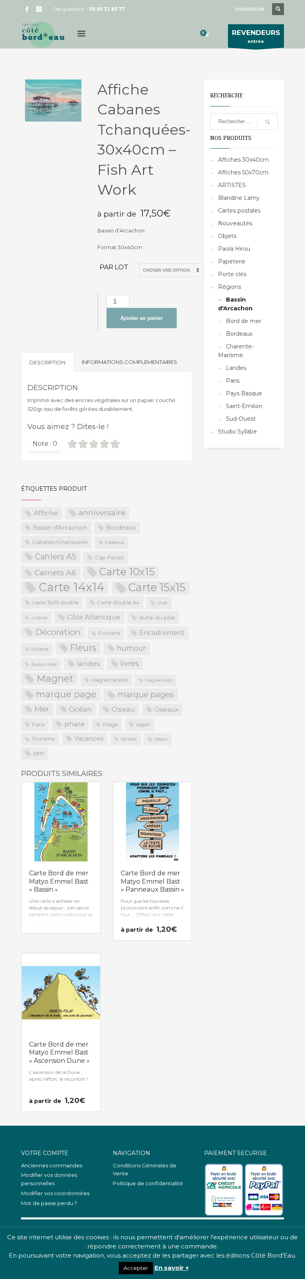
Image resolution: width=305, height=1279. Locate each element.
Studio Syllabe (237, 431)
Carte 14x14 (71, 587)
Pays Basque (244, 393)
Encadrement (162, 633)
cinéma (39, 618)
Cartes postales (239, 210)
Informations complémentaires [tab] (129, 362)
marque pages (146, 694)
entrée (256, 36)
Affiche (46, 513)
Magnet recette (109, 680)
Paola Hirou (234, 248)
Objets (227, 236)
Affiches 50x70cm (243, 172)
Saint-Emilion (244, 406)
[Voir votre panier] (206, 35)
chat (162, 603)
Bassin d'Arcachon (60, 527)
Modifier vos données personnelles (49, 1179)
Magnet (55, 678)
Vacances (88, 738)
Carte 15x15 (156, 587)
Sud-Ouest (241, 418)
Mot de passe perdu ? (49, 1203)
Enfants (39, 649)
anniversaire (102, 512)
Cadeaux (114, 542)
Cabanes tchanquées (59, 542)
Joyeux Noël (44, 664)
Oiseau (123, 709)
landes (88, 663)
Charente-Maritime (236, 351)
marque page (66, 694)
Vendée (129, 739)
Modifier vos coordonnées (55, 1193)
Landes (236, 368)
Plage (110, 724)
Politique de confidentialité (148, 1183)
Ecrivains (109, 633)
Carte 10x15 (127, 572)
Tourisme (43, 739)
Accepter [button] (136, 1268)
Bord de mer (243, 321)
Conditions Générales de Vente (144, 1169)
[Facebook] (27, 9)
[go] (267, 122)
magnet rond (158, 680)
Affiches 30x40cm (243, 159)
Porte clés (232, 274)
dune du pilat (157, 617)
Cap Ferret (109, 557)
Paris (38, 724)
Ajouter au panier (141, 318)
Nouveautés (235, 223)
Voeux (161, 739)
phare (74, 724)
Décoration (58, 632)
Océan (80, 709)
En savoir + (171, 1267)
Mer (42, 709)
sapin (143, 724)
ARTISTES (232, 185)
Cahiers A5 (55, 556)
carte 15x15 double (55, 602)
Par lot (114, 267)
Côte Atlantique (93, 617)
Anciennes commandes (51, 1165)
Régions (229, 286)
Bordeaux (121, 527)
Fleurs (83, 647)
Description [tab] (47, 362)
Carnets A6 (55, 572)
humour (131, 648)
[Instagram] (39, 9)
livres (129, 663)
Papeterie (231, 261)
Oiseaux (166, 709)
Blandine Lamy (239, 197)
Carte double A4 (118, 602)
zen (38, 753)
